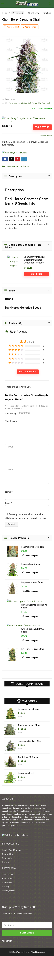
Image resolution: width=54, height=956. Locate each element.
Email (8, 503)
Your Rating (10, 413)
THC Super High (44, 103)
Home (4, 13)
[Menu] (3, 4)
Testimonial (7, 874)
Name (9, 492)
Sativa (34, 103)
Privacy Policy (8, 891)
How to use (7, 878)
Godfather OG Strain (28, 757)
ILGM (20, 717)
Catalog (5, 862)
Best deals (7, 858)
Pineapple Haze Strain (28, 709)
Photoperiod (18, 13)
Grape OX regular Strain (32, 582)
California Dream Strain (29, 725)
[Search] (49, 4)
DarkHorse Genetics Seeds (16, 166)
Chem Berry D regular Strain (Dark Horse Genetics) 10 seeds (34, 260)
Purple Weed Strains (11, 850)
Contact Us (7, 854)
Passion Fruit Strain (30, 564)
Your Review (12, 421)
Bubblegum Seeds (26, 773)
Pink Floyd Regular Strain (32, 649)
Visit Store (42, 127)
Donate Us (7, 882)
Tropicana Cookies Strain (30, 741)
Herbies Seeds (14, 103)
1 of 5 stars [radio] (20, 413)
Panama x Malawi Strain (32, 547)
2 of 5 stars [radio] (21, 413)
